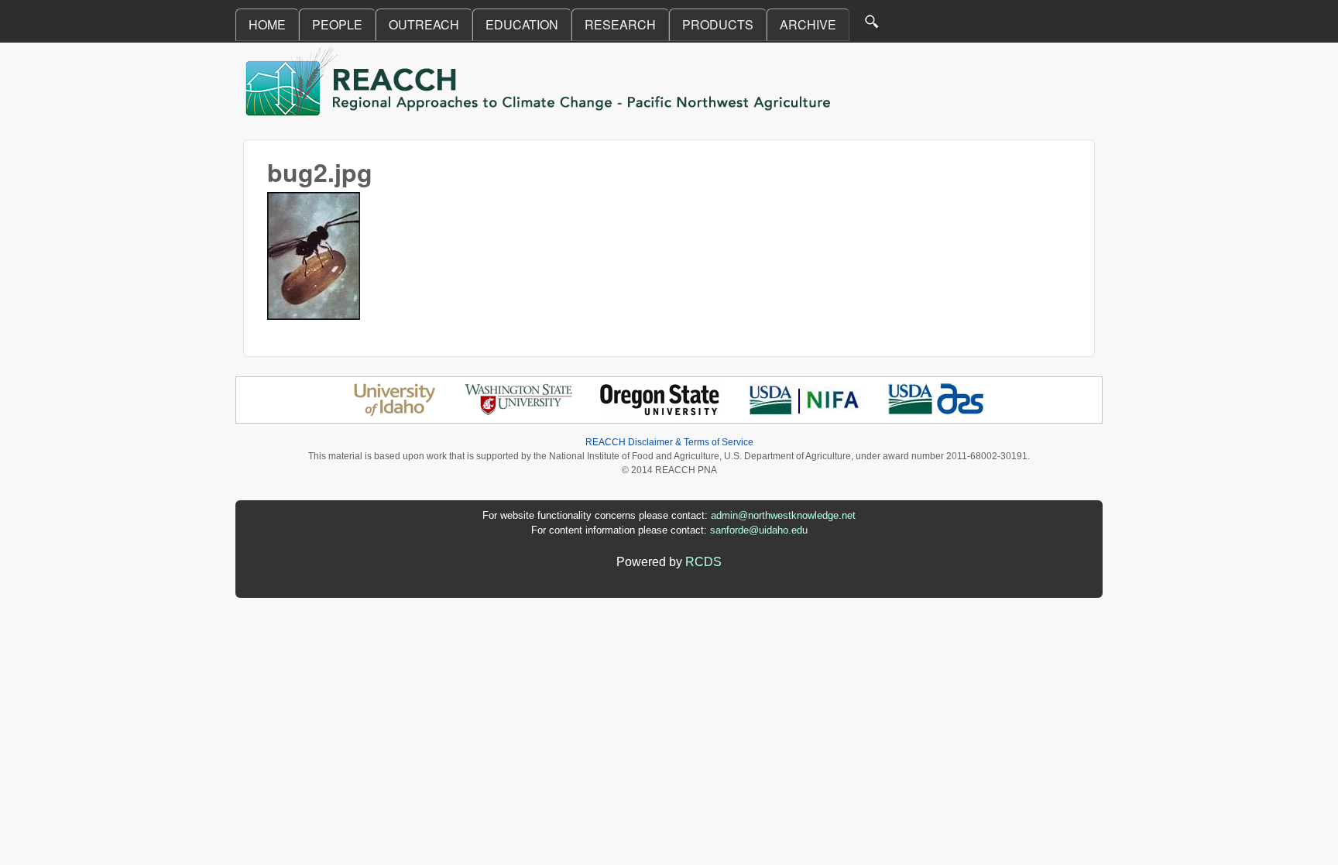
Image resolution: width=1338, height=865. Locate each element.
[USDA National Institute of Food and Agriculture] (804, 413)
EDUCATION (521, 24)
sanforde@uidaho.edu (759, 530)
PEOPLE (337, 24)
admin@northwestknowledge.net (783, 515)
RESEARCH (620, 24)
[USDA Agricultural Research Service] (936, 413)
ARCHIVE (808, 24)
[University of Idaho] (394, 413)
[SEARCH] (872, 25)
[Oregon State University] (661, 413)
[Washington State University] (518, 413)
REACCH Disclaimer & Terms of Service (669, 442)
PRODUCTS (717, 24)
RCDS (703, 561)
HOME (267, 24)
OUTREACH (424, 24)
